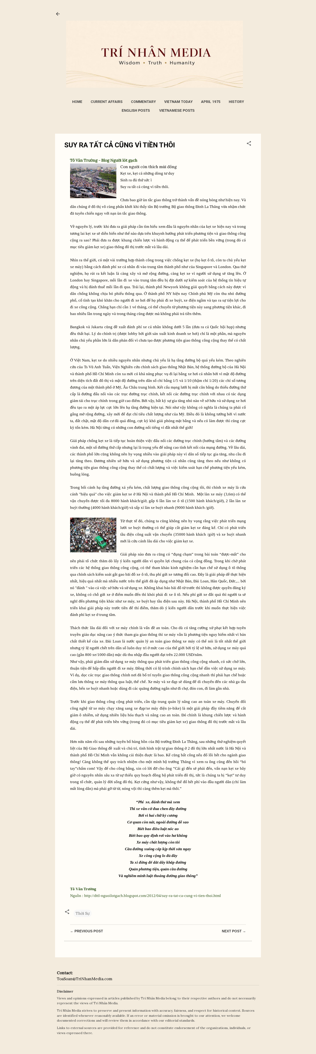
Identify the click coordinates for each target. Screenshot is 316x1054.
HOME (77, 102)
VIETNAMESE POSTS (177, 110)
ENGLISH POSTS (136, 110)
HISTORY (236, 102)
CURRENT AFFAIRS (107, 102)
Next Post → (234, 931)
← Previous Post (86, 931)
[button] (249, 144)
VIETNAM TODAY (178, 102)
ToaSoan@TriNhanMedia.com (84, 978)
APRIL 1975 (210, 102)
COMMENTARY (143, 102)
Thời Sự (83, 913)
